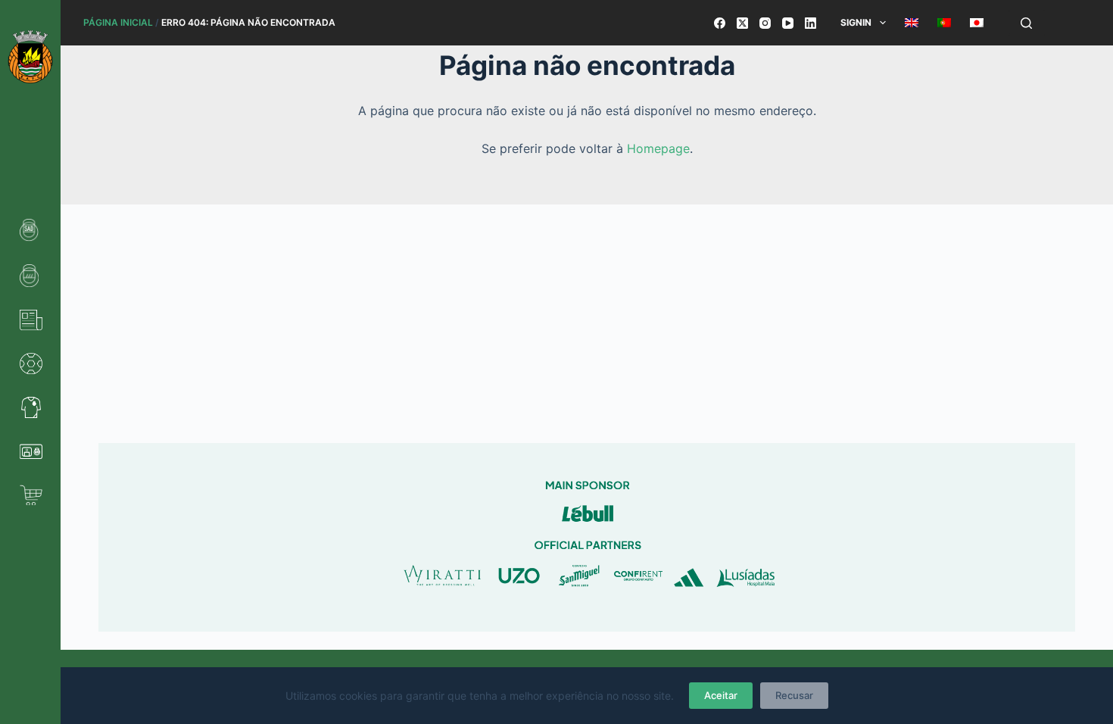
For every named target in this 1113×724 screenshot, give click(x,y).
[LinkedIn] (810, 23)
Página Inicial (118, 22)
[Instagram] (765, 23)
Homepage (658, 148)
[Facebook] (719, 23)
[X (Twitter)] (742, 23)
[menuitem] (911, 22)
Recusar (794, 695)
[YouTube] (787, 23)
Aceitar (720, 695)
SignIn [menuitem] (855, 22)
